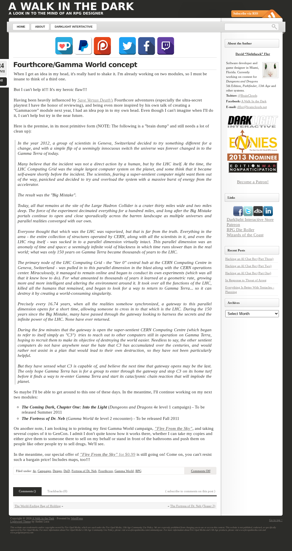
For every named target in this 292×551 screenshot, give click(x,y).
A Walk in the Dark (43, 518)
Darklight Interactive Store (250, 219)
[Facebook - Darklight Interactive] (146, 54)
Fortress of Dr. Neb (84, 471)
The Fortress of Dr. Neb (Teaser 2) (192, 506)
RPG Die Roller (240, 229)
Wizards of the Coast (245, 234)
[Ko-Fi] (64, 54)
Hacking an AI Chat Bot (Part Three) (249, 259)
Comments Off (200, 471)
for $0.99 (107, 454)
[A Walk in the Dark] (71, 6)
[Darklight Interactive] (253, 127)
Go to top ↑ (276, 520)
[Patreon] (102, 54)
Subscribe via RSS (245, 13)
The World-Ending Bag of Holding (38, 506)
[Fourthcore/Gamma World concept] (114, 65)
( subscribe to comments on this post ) (190, 491)
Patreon (233, 224)
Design (57, 471)
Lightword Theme (20, 521)
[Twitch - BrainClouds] (166, 54)
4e (34, 471)
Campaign (44, 471)
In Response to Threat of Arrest (245, 280)
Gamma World (124, 471)
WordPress (77, 518)
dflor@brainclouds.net (252, 107)
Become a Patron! (253, 181)
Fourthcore (105, 471)
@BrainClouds (247, 95)
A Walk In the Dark (254, 101)
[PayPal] (83, 54)
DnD (67, 471)
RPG (138, 471)
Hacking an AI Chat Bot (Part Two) (248, 266)
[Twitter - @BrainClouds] (127, 54)
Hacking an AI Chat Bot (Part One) (248, 273)
